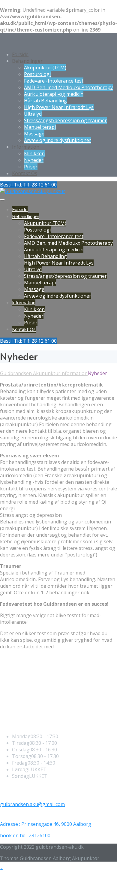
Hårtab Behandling (45, 100)
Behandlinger (27, 61)
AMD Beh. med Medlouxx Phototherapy (68, 87)
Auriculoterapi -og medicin (53, 94)
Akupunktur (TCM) (45, 67)
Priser (31, 166)
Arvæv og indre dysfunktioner (57, 140)
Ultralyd (33, 114)
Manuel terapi (40, 127)
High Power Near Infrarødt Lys (59, 107)
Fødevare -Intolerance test (53, 80)
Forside (20, 54)
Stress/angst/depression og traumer (65, 120)
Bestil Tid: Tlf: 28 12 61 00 (28, 184)
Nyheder (34, 160)
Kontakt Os (24, 173)
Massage (34, 133)
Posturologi (37, 74)
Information (25, 147)
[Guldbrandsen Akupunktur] (32, 191)
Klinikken (34, 153)
